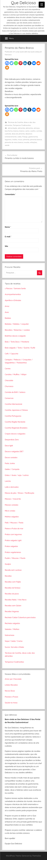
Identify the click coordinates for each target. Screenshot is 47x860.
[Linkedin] (25, 63)
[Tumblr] (29, 63)
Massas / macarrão (13, 499)
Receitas (8, 576)
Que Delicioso (23, 2)
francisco (8, 55)
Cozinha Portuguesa (13, 416)
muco (20, 140)
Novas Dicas (10, 691)
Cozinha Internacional (13, 404)
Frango (25, 137)
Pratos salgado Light (13, 540)
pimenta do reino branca (14, 142)
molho (14, 140)
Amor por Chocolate (13, 679)
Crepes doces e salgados (15, 434)
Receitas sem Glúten (13, 606)
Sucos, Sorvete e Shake (14, 647)
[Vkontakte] (34, 63)
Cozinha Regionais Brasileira (16, 428)
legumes (8, 140)
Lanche (8, 481)
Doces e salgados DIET (14, 451)
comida (39, 131)
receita (26, 142)
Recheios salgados (12, 623)
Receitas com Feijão (13, 582)
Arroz (7, 306)
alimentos (29, 128)
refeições (33, 142)
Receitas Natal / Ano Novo (15, 600)
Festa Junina (10, 463)
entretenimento (11, 137)
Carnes (7, 369)
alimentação (12, 128)
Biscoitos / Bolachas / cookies (17, 330)
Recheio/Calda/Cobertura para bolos (20, 617)
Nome (8, 227)
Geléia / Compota (12, 469)
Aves (7, 312)
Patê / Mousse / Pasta (14, 523)
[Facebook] (7, 63)
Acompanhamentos (13, 294)
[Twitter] (12, 63)
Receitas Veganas (12, 611)
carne (27, 131)
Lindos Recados (11, 685)
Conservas (9, 398)
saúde (7, 145)
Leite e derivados (12, 487)
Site (6, 246)
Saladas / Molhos (12, 629)
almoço (37, 128)
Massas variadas (11, 505)
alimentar (21, 128)
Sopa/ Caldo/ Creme (13, 641)
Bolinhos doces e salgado (15, 336)
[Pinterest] (20, 63)
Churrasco (9, 386)
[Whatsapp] (16, 63)
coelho (33, 131)
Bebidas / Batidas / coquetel (17, 324)
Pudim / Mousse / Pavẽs (15, 558)
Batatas (8, 318)
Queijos (8, 564)
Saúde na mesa (11, 703)
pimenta (26, 140)
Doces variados (11, 457)
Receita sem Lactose (13, 570)
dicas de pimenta (18, 134)
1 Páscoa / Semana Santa (15, 288)
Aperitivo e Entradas (13, 300)
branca (15, 131)
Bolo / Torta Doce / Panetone (17, 342)
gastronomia (33, 137)
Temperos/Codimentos (22, 125)
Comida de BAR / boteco (15, 392)
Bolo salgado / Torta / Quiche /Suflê (20, 348)
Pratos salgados (11, 546)
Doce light (9, 446)
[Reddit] (38, 63)
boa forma (9, 131)
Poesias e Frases (11, 697)
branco (21, 131)
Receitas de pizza (12, 594)
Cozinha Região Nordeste (15, 422)
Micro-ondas (10, 511)
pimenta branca (36, 140)
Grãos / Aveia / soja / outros (17, 475)
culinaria (8, 134)
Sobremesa (9, 635)
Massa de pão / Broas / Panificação (19, 493)
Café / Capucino (11, 354)
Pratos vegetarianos (13, 552)
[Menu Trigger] (42, 5)
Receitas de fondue (12, 588)
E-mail (8, 237)
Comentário (10, 194)
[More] (7, 68)
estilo (19, 137)
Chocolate (9, 380)
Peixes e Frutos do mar (14, 529)
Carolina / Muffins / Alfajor (16, 374)
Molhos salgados (12, 517)
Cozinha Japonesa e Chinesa (16, 410)
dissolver (28, 134)
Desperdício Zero (12, 440)
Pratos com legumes (13, 534)
